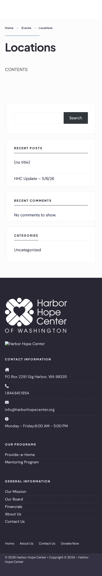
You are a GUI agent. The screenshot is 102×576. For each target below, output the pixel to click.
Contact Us (15, 521)
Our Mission (15, 491)
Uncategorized (27, 249)
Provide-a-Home (20, 454)
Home (9, 28)
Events (26, 28)
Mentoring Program (22, 462)
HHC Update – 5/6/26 (34, 178)
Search (75, 118)
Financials (13, 506)
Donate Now (70, 543)
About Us (13, 514)
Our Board (14, 499)
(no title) (22, 162)
